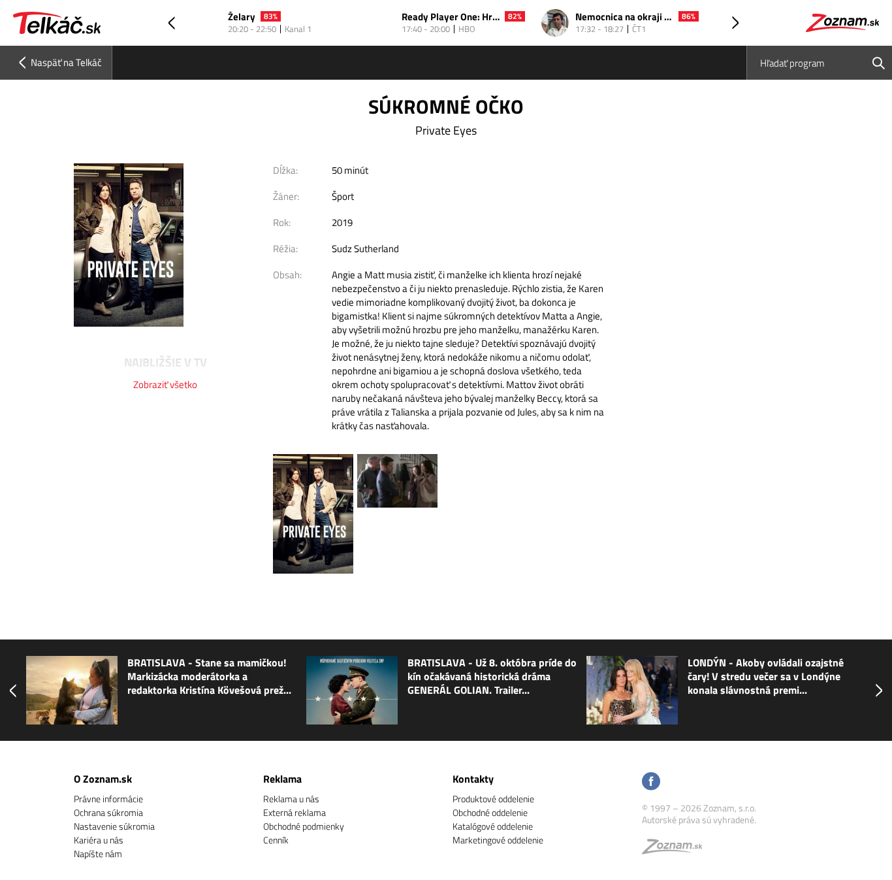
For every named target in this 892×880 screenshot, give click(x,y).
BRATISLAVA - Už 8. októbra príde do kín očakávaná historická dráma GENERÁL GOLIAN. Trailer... (492, 676)
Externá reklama (294, 812)
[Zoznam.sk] (676, 849)
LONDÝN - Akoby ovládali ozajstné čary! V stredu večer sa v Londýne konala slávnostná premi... (766, 676)
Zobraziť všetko (165, 384)
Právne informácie (108, 799)
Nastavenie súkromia (114, 826)
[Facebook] (651, 782)
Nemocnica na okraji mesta (624, 17)
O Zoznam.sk (103, 779)
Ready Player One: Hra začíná (451, 17)
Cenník (276, 840)
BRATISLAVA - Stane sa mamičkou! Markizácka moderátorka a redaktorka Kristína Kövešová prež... (209, 676)
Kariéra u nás (98, 840)
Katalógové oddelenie (493, 826)
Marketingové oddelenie (498, 840)
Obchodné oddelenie (490, 812)
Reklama (282, 779)
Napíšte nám (98, 853)
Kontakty (473, 779)
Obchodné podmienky (303, 826)
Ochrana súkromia (108, 812)
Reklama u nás (291, 799)
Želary (241, 17)
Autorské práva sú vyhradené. (699, 819)
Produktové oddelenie (493, 799)
